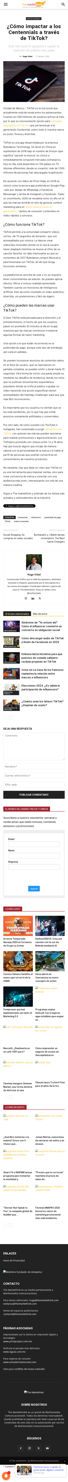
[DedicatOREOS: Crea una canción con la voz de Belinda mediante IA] (50, 926)
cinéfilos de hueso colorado (29, 1369)
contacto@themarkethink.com (19, 1314)
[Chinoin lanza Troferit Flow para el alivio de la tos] (50, 1070)
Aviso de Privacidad (14, 1260)
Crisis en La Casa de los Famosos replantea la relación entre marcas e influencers (42, 673)
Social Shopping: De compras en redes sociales (18, 536)
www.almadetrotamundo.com (19, 1362)
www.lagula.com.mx (14, 1351)
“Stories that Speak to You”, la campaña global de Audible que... (17, 1211)
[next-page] (11, 717)
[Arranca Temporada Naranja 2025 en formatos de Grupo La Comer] (18, 926)
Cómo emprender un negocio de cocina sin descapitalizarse (47, 1052)
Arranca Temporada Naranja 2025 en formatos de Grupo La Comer (17, 942)
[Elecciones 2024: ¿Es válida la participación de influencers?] (11, 689)
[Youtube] (47, 1448)
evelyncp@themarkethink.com (20, 1303)
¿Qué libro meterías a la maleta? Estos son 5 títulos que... (16, 1140)
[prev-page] (5, 717)
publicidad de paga (52, 517)
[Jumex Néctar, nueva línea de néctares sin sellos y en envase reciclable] (50, 1124)
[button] (5, 4)
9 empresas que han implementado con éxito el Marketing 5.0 (17, 1013)
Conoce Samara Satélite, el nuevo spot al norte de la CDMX (18, 977)
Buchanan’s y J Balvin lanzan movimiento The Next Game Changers (49, 538)
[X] (41, 599)
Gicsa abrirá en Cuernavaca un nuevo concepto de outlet (46, 977)
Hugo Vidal (27, 56)
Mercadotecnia (10, 630)
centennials (23, 517)
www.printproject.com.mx (17, 1341)
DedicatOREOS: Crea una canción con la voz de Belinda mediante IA (48, 942)
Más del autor (40, 614)
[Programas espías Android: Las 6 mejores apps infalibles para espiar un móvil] (50, 996)
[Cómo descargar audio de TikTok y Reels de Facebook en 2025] (11, 642)
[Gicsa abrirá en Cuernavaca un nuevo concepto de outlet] (50, 961)
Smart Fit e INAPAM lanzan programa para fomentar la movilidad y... (17, 1176)
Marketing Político (8, 693)
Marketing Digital (33, 18)
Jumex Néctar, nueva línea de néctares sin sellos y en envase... (49, 1140)
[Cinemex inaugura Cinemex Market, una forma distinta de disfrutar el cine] (18, 1071)
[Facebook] (20, 1448)
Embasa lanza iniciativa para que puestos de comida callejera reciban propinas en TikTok (41, 657)
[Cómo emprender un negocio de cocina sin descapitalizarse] (50, 1035)
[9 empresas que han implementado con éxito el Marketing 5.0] (18, 996)
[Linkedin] (34, 599)
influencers (36, 517)
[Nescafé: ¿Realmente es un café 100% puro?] (18, 1035)
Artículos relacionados (17, 614)
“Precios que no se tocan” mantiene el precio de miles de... (49, 1176)
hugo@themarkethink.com (44, 1300)
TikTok (7, 521)
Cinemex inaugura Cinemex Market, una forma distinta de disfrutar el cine (17, 1087)
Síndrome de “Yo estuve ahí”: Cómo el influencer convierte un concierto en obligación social (41, 626)
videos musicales (21, 521)
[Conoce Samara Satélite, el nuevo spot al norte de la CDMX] (18, 961)
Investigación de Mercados (10, 709)
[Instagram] (27, 599)
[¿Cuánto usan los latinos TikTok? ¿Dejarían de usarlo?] (11, 705)
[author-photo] (34, 570)
